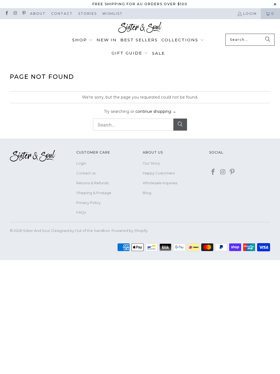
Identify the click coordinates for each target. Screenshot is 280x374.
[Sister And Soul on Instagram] (15, 13)
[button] (82, 40)
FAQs (81, 212)
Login (250, 13)
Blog (147, 193)
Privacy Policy (88, 202)
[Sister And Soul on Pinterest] (23, 13)
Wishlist (112, 13)
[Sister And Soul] (140, 28)
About (38, 13)
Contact (62, 13)
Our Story (151, 163)
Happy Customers (159, 173)
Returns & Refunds (92, 183)
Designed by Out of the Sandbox (80, 230)
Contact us (85, 173)
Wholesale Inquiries (160, 183)
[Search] (268, 40)
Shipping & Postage (93, 193)
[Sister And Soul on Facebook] (6, 13)
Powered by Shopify (130, 230)
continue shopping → (155, 111)
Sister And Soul (36, 230)
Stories (87, 13)
